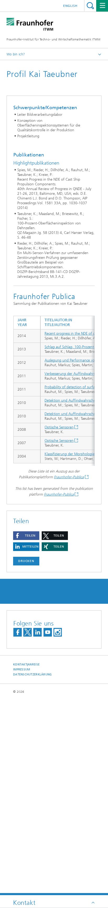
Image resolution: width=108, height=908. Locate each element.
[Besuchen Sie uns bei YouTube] (48, 632)
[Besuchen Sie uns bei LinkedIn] (37, 632)
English (70, 6)
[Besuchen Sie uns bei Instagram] (57, 632)
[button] (26, 535)
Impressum (21, 669)
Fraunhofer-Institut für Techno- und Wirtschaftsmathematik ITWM (54, 39)
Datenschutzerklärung (32, 674)
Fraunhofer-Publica (69, 477)
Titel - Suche (90, 5)
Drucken (26, 561)
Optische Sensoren (59, 427)
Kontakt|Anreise (26, 664)
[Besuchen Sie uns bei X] (27, 632)
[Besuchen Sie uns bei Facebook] (17, 632)
